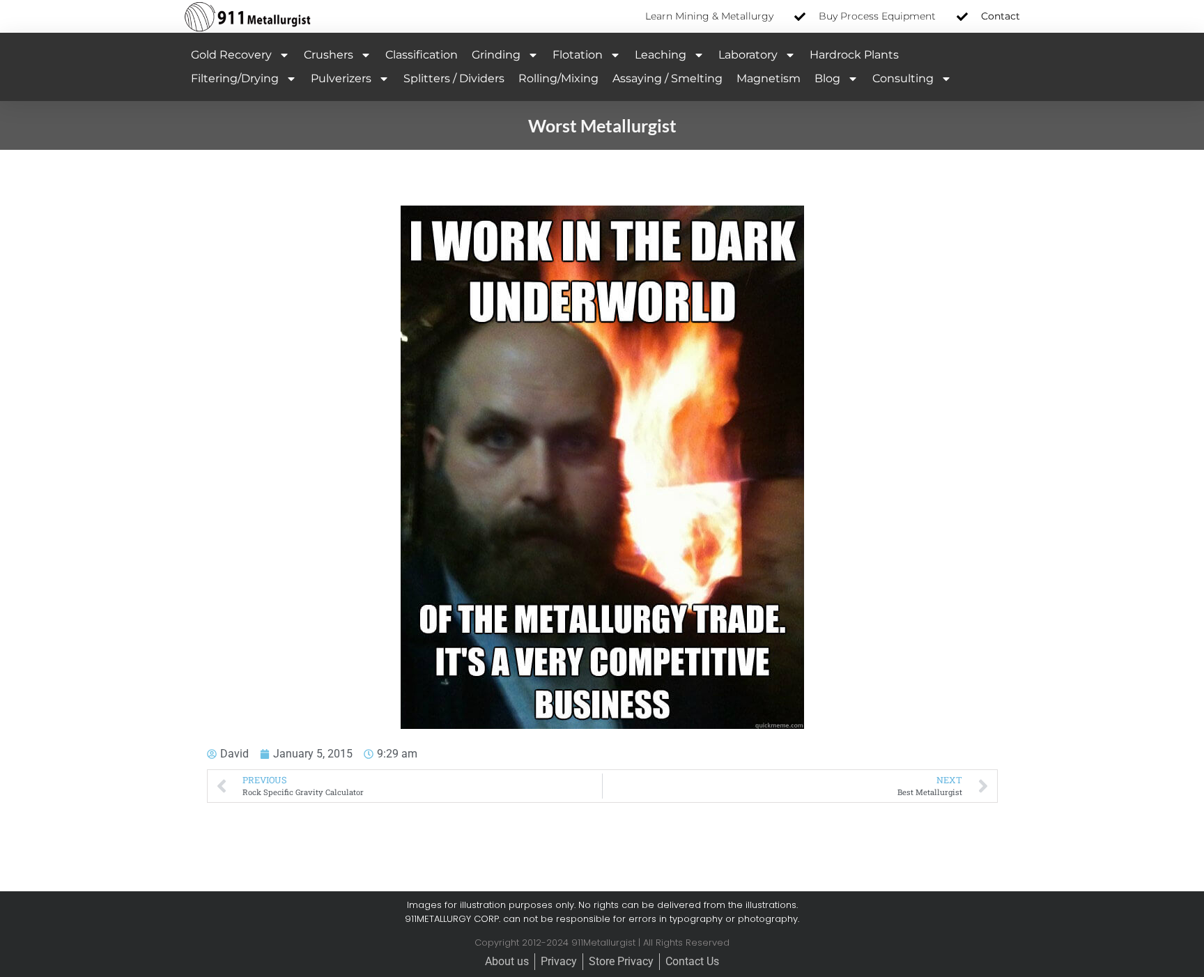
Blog (827, 78)
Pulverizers (341, 78)
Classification (421, 54)
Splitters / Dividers (453, 78)
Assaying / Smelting (667, 78)
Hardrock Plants (854, 54)
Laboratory (748, 54)
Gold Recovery (231, 54)
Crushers (328, 54)
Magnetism (768, 78)
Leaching (660, 54)
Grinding (496, 54)
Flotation (578, 54)
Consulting (903, 78)
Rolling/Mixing (558, 78)
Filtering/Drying (235, 78)
